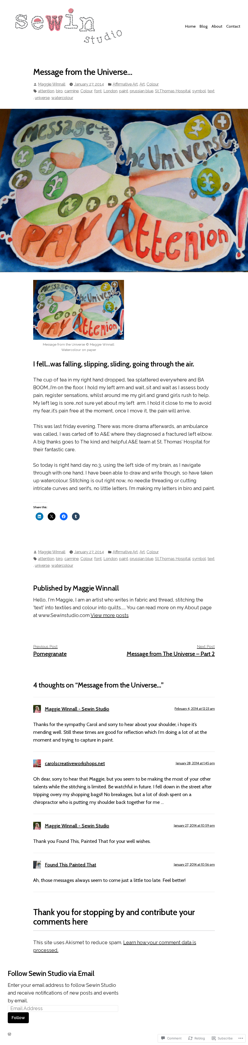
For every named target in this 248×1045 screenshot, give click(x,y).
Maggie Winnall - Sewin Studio (77, 709)
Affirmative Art (125, 84)
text (211, 90)
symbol (199, 90)
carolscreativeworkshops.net (75, 763)
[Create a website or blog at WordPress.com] (9, 1034)
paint (123, 90)
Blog (204, 26)
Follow (18, 1017)
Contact (233, 26)
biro (59, 90)
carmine (71, 90)
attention (46, 90)
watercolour (62, 97)
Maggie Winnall (51, 84)
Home (190, 26)
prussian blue (141, 90)
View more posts (110, 615)
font (98, 90)
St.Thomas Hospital (173, 90)
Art (142, 84)
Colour (153, 84)
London (110, 90)
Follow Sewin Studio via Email (51, 973)
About (216, 26)
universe (42, 97)
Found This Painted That (70, 865)
